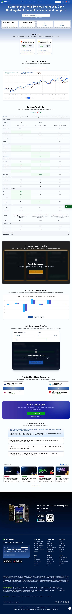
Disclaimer (61, 563)
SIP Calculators (50, 557)
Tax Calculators (50, 559)
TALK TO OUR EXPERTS (36, 413)
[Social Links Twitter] (61, 602)
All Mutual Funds (37, 547)
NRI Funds (36, 551)
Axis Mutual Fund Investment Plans (22, 590)
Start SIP (48, 541)
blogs (62, 464)
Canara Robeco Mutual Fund (44, 588)
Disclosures (61, 565)
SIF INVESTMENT (50, 543)
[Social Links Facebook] (56, 602)
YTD (18, 97)
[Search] (63, 2)
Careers (60, 551)
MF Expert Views (37, 561)
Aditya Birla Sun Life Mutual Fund (30, 588)
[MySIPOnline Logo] (6, 2)
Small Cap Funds (41, 596)
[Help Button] (69, 608)
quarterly (36, 317)
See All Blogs (35, 485)
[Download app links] (41, 516)
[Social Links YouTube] (63, 602)
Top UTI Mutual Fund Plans (50, 590)
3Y (25, 97)
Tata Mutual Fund (61, 590)
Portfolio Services (50, 551)
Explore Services (9, 554)
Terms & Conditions (63, 557)
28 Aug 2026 (62, 97)
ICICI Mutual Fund (16, 587)
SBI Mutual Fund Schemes (17, 591)
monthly (30, 317)
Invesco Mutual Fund (55, 588)
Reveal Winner (27, 52)
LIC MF (61, 588)
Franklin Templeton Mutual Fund (37, 590)
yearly (42, 317)
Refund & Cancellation (63, 561)
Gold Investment (50, 549)
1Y (21, 97)
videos (66, 464)
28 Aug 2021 (52, 97)
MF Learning (36, 565)
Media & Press (62, 545)
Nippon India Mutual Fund (28, 591)
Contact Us (61, 549)
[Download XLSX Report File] (40, 112)
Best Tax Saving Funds (39, 549)
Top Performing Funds (38, 545)
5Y (28, 97)
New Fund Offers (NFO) (51, 547)
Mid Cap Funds (49, 596)
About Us (61, 541)
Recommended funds (38, 541)
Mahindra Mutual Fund (44, 587)
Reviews (48, 565)
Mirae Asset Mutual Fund (8, 588)
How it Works (49, 563)
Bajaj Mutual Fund (24, 587)
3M (9, 97)
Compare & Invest (50, 561)
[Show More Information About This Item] (10, 119)
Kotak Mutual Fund (6, 591)
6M (13, 97)
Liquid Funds (26, 596)
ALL (32, 97)
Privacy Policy (62, 559)
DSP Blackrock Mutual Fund (8, 590)
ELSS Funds (20, 596)
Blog (35, 557)
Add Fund (45, 25)
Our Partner (61, 543)
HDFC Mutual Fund (18, 588)
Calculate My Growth (36, 362)
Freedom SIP (49, 545)
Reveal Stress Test (36, 272)
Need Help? (58, 1)
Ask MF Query (62, 547)
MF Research (37, 559)
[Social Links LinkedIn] (58, 602)
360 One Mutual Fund (33, 587)
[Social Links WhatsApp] (68, 602)
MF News (36, 563)
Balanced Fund (33, 596)
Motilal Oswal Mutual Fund (55, 587)
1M (6, 97)
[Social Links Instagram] (66, 602)
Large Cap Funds (13, 596)
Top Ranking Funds (38, 543)
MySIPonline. (11, 602)
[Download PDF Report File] (37, 112)
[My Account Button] (69, 2)
